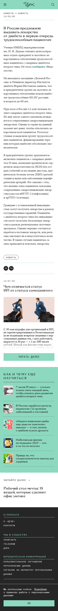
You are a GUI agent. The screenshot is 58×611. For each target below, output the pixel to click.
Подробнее (40, 589)
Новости (9, 13)
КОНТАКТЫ (9, 526)
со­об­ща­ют (38, 67)
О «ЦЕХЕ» (9, 521)
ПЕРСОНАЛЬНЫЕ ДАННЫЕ (17, 566)
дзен (6, 548)
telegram (9, 544)
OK (29, 603)
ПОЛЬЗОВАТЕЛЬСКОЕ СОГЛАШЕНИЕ (23, 562)
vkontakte (10, 540)
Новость (23, 13)
